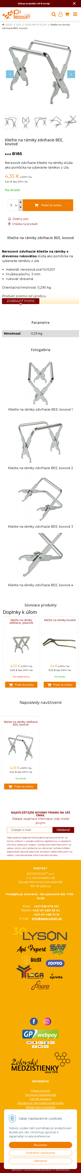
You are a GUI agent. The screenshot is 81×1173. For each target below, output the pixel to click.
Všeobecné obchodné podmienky (40, 1103)
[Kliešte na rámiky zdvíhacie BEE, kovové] (40, 70)
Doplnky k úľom (36, 24)
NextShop (16, 1169)
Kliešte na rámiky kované (60, 620)
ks (16, 205)
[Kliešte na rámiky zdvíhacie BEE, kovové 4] (40, 557)
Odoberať (63, 830)
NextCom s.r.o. (62, 1169)
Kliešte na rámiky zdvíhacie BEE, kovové (21, 723)
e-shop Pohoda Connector (38, 1169)
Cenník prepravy (40, 1099)
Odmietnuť (40, 1160)
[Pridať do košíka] (21, 685)
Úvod (9, 24)
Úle (18, 24)
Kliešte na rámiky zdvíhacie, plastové (21, 621)
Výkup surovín (40, 1091)
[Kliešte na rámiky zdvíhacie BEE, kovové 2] (40, 440)
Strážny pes (20, 219)
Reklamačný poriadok (40, 1107)
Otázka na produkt (24, 224)
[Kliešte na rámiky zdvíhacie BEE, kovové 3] (40, 498)
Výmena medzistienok (40, 1095)
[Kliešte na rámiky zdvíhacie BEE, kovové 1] (40, 381)
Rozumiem (40, 1145)
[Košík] (67, 14)
